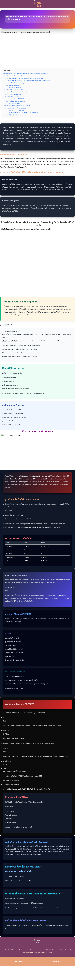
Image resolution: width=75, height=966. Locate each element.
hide (12, 71)
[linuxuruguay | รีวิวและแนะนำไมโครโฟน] (37, 4)
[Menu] (2, 4)
